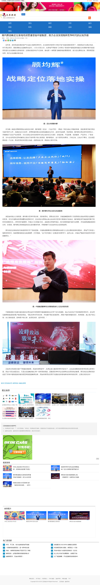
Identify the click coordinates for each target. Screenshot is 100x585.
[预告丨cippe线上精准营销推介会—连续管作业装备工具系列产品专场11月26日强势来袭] (26, 403)
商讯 (10, 31)
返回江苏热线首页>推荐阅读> (10, 383)
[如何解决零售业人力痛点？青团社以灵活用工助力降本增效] (10, 403)
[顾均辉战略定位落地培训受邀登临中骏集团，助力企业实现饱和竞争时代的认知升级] (7, 478)
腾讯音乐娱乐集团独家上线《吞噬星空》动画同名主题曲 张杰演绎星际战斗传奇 (70, 477)
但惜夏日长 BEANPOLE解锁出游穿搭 (65, 544)
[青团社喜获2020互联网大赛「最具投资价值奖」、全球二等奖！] (7, 486)
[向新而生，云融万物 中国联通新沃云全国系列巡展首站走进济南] (76, 403)
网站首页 (31, 578)
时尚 (30, 27)
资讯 (23, 14)
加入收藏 (89, 0)
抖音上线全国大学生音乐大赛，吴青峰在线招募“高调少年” (21, 469)
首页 (10, 23)
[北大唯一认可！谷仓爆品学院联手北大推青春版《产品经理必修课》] (59, 403)
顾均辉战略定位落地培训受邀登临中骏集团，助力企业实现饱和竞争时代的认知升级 (22, 477)
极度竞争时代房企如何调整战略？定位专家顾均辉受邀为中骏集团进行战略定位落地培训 (70, 469)
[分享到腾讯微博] (13, 40)
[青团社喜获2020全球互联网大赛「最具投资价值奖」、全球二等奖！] (43, 403)
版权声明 (58, 578)
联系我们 (44, 578)
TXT (69, 578)
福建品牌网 (22, 383)
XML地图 (51, 578)
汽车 (70, 23)
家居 (50, 27)
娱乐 (90, 23)
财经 (50, 23)
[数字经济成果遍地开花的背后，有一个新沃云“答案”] (26, 416)
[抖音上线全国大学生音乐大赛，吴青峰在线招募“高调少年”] (7, 470)
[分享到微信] (8, 40)
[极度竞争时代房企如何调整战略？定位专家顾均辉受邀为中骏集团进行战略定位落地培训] (55, 470)
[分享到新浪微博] (6, 40)
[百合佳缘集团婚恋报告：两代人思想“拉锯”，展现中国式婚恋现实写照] (43, 416)
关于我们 (38, 578)
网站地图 (95, 0)
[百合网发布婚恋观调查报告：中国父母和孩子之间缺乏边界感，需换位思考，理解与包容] (10, 416)
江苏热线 (61, 581)
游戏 (90, 27)
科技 (10, 27)
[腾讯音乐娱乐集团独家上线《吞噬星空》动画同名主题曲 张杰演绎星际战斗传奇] (55, 478)
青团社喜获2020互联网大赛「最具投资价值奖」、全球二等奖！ (22, 485)
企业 (70, 27)
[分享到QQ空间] (10, 40)
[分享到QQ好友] (15, 40)
